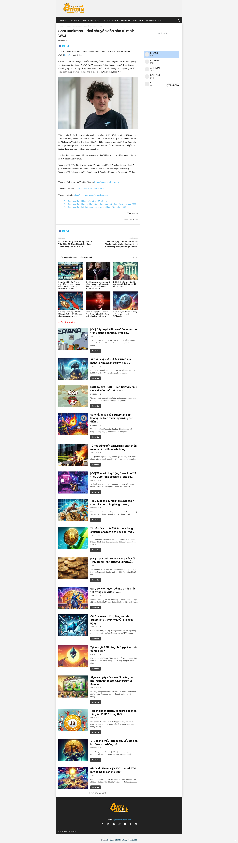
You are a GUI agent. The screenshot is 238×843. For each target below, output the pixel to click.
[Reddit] (119, 824)
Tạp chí (74, 21)
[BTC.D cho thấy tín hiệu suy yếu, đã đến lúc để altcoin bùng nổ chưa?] (73, 750)
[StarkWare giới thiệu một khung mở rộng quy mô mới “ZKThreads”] (125, 300)
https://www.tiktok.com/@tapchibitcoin (91, 195)
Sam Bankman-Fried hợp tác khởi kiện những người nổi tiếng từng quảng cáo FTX (100, 204)
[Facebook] (60, 46)
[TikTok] (131, 824)
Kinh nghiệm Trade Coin (131, 21)
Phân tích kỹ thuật (91, 21)
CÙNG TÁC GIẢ (86, 257)
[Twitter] (63, 46)
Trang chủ (61, 26)
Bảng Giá (63, 21)
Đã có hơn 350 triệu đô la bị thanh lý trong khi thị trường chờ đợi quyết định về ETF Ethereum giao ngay (69, 285)
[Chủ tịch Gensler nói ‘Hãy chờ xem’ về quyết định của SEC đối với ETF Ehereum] (125, 271)
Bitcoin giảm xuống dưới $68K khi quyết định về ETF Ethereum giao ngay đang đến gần (70, 314)
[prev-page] (133, 257)
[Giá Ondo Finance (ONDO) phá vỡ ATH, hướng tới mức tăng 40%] (73, 778)
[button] (178, 20)
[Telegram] (67, 46)
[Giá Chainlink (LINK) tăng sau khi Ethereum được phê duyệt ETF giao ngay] (73, 625)
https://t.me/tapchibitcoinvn (106, 182)
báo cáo (67, 55)
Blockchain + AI (152, 21)
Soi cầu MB (132, 840)
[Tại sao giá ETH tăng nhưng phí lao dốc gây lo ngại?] (73, 656)
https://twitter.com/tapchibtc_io (91, 188)
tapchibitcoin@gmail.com (122, 820)
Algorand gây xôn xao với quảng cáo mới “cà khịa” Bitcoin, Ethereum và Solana (112, 681)
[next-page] (136, 257)
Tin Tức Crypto (109, 21)
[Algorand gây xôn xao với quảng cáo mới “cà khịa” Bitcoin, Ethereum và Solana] (73, 686)
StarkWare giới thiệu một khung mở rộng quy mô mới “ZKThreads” (125, 314)
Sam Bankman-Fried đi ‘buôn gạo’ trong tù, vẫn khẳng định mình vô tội (95, 207)
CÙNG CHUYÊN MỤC (68, 257)
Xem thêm (95, 351)
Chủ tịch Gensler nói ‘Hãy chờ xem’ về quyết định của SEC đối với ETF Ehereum (124, 284)
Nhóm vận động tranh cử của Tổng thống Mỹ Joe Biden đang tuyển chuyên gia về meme (97, 314)
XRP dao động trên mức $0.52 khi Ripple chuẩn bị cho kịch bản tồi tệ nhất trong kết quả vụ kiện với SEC (121, 244)
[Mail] (113, 824)
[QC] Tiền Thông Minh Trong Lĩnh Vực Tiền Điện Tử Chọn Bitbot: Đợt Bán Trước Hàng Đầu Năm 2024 (75, 244)
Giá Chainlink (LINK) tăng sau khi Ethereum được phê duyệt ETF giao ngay (112, 619)
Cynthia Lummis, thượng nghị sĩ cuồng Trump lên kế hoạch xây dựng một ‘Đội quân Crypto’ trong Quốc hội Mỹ (98, 285)
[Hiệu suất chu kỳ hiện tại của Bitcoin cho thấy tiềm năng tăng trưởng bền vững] (73, 510)
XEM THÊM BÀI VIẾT (97, 793)
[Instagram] (108, 824)
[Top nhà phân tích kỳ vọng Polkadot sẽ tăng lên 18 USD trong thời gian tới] (73, 720)
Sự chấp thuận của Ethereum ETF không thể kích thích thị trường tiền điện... (111, 418)
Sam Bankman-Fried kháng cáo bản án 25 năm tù (85, 201)
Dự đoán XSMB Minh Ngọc (117, 840)
